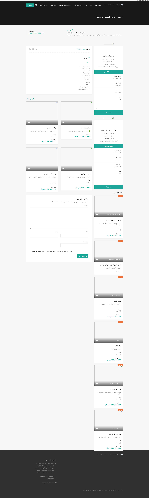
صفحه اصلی (98, 5)
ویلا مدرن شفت (85, 128)
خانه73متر (117, 346)
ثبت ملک (30, 5)
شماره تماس (118, 90)
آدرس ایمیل (118, 83)
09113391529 (106, 61)
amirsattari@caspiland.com (105, 66)
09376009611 (106, 136)
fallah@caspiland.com (105, 141)
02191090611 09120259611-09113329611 (47, 478)
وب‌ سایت (85, 241)
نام (87, 231)
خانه (77, 30)
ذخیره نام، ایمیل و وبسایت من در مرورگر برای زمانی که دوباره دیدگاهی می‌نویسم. (52, 251)
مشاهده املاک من (108, 71)
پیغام (120, 97)
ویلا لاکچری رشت (115, 389)
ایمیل (56, 231)
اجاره (86, 5)
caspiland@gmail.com (48, 482)
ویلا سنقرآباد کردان (115, 434)
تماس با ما (53, 5)
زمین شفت (117, 301)
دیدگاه (86, 206)
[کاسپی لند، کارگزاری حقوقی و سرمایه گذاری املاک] (112, 6)
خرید (91, 5)
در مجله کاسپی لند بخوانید (64, 5)
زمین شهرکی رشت (84, 174)
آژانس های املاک (78, 5)
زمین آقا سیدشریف (50, 174)
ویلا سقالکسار (51, 128)
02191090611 (41, 5)
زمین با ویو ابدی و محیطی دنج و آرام (110, 265)
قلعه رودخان (70, 30)
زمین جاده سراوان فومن (113, 220)
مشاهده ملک (76, 120)
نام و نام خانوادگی (117, 76)
